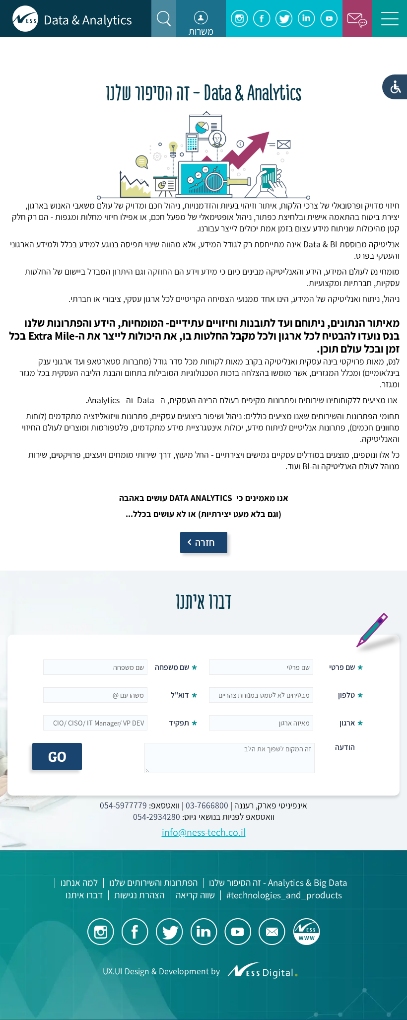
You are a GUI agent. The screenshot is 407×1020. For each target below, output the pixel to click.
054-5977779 (123, 805)
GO (57, 756)
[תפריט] (389, 18)
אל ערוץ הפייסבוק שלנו (262, 18)
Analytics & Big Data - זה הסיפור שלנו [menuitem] (278, 883)
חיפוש (163, 18)
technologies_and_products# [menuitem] (284, 895)
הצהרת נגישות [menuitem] (139, 895)
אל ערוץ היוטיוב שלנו (329, 18)
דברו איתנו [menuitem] (84, 895)
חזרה (205, 542)
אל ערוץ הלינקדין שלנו (306, 18)
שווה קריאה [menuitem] (195, 895)
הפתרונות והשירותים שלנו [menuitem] (153, 883)
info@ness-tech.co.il (204, 832)
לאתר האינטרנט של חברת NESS (306, 931)
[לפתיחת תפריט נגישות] (394, 86)
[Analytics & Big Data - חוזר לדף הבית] (72, 18)
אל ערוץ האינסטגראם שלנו (239, 18)
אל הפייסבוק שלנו (135, 931)
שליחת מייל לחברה (272, 931)
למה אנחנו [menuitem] (79, 883)
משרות (201, 31)
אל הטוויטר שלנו (284, 18)
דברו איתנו (357, 18)
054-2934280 (156, 816)
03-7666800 (207, 805)
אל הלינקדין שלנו (203, 931)
